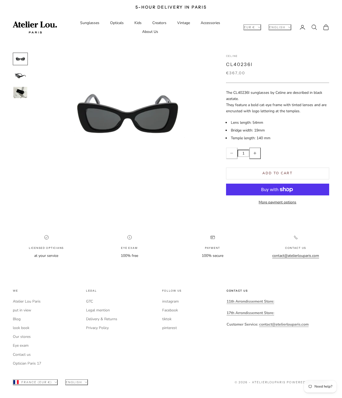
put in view (22, 310)
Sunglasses (89, 22)
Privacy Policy (97, 327)
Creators (159, 22)
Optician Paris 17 (27, 363)
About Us (150, 31)
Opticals (117, 22)
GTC (89, 301)
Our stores (22, 336)
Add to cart (277, 173)
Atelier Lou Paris (27, 301)
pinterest (169, 327)
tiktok (167, 319)
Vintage (183, 22)
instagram (170, 301)
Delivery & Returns (101, 319)
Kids (138, 22)
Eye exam (21, 345)
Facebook (170, 310)
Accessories (210, 22)
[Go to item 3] (20, 92)
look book (21, 327)
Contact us (22, 354)
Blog (17, 319)
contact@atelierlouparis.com (295, 255)
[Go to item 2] (20, 75)
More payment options (277, 202)
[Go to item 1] (20, 59)
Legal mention (98, 310)
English (277, 27)
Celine (232, 56)
